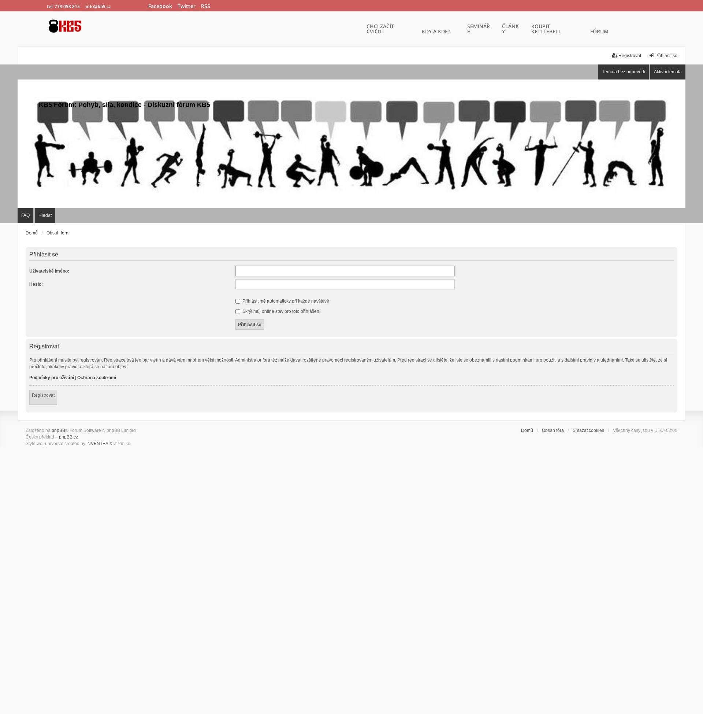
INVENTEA (97, 443)
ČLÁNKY (510, 29)
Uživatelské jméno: (49, 271)
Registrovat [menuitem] (629, 55)
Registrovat (43, 395)
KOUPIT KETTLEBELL (546, 29)
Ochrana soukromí (96, 377)
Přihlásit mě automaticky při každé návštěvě (285, 301)
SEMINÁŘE (478, 29)
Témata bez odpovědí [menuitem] (623, 71)
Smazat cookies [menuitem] (588, 430)
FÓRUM (599, 32)
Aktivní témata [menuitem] (668, 71)
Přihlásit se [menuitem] (666, 55)
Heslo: (36, 284)
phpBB (58, 430)
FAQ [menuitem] (25, 215)
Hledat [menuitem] (45, 215)
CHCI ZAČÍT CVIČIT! (380, 29)
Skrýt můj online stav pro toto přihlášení (280, 311)
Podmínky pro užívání (51, 377)
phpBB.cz (68, 437)
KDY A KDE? (436, 32)
